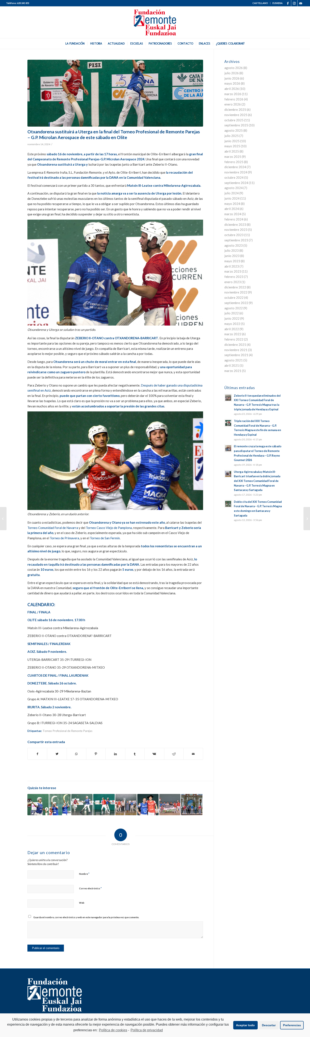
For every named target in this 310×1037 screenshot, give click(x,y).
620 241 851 (23, 3)
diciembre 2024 (235, 167)
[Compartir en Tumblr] (134, 754)
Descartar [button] (269, 1025)
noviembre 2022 (235, 292)
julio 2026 (231, 73)
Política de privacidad (147, 1030)
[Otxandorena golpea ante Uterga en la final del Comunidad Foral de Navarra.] (115, 93)
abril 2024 (231, 209)
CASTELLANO (260, 3)
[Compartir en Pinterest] (95, 754)
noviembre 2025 (235, 115)
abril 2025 (231, 151)
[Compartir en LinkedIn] (115, 754)
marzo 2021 (232, 371)
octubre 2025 (234, 120)
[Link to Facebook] (288, 3)
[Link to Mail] (301, 3)
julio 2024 (231, 193)
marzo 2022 (232, 334)
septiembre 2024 (236, 183)
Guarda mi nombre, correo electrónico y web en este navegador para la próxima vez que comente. (86, 917)
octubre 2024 (234, 177)
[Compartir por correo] (193, 754)
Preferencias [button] (292, 1025)
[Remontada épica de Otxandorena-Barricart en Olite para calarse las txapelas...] (306, 518)
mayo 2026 (232, 83)
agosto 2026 (233, 68)
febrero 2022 (233, 339)
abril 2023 (231, 266)
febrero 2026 (233, 99)
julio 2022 (231, 313)
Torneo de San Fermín (105, 538)
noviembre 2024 (235, 172)
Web (81, 902)
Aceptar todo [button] (245, 1025)
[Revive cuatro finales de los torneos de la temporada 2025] (148, 804)
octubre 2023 (234, 235)
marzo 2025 (232, 156)
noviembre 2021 (235, 350)
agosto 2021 (233, 360)
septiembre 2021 (236, 355)
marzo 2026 (232, 94)
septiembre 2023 (236, 240)
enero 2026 (232, 104)
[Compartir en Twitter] (56, 754)
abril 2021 (231, 365)
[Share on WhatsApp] (76, 754)
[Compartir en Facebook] (37, 754)
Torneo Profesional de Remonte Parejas (67, 731)
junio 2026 (232, 78)
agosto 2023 (233, 245)
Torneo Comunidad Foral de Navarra (52, 528)
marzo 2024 (232, 214)
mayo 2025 (232, 146)
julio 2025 (231, 136)
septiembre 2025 (236, 125)
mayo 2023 (232, 261)
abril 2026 (231, 89)
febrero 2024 (233, 219)
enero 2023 (232, 282)
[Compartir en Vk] (154, 754)
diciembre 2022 (235, 287)
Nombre (84, 873)
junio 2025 (232, 141)
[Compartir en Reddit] (173, 754)
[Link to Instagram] (294, 3)
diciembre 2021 (235, 344)
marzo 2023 (232, 271)
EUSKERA (277, 3)
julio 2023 (231, 250)
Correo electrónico (90, 888)
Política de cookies (113, 1030)
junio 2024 (232, 198)
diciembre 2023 (235, 224)
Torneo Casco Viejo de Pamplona (108, 528)
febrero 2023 (233, 277)
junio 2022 (232, 318)
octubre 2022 (234, 297)
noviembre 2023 (235, 229)
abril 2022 (231, 329)
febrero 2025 (233, 162)
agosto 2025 (233, 130)
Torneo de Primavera (64, 538)
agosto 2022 (233, 308)
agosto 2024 (233, 188)
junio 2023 (232, 256)
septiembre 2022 (236, 303)
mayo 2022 (232, 324)
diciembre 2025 (235, 109)
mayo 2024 (232, 204)
